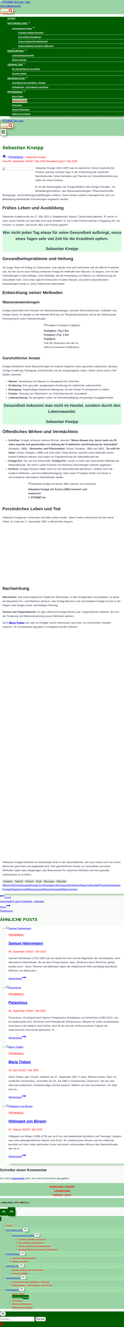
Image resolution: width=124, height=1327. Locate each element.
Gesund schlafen (19, 74)
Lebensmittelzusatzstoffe (23, 55)
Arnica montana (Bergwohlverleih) (33, 42)
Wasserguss (34, 889)
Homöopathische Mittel (23, 1235)
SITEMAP (70, 1187)
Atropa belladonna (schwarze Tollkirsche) (36, 46)
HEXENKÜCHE (13, 1278)
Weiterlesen (17, 978)
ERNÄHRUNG (13, 1254)
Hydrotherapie (20, 885)
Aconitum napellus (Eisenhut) (30, 33)
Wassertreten (69, 889)
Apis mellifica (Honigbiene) (29, 37)
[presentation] (65, 928)
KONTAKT (58, 1195)
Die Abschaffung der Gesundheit (26, 69)
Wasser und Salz (19, 60)
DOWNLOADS (56, 1187)
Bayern (7, 885)
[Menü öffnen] (3, 132)
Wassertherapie (51, 889)
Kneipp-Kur (36, 885)
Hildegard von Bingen (21, 114)
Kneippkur (49, 885)
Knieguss (61, 885)
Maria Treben (17, 96)
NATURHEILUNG (14, 1230)
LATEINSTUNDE (62, 1191)
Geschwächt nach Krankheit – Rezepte (29, 83)
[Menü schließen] (0, 1218)
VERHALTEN (12, 1266)
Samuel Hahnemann (20, 110)
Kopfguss (73, 885)
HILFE (68, 1195)
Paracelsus (17, 105)
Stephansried (18, 889)
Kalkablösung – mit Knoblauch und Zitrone (30, 87)
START (11, 18)
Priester (103, 885)
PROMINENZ (16, 934)
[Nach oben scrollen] (4, 1212)
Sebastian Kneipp (19, 101)
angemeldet (18, 1178)
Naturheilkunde (88, 885)
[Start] (4, 157)
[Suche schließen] (3, 1313)
